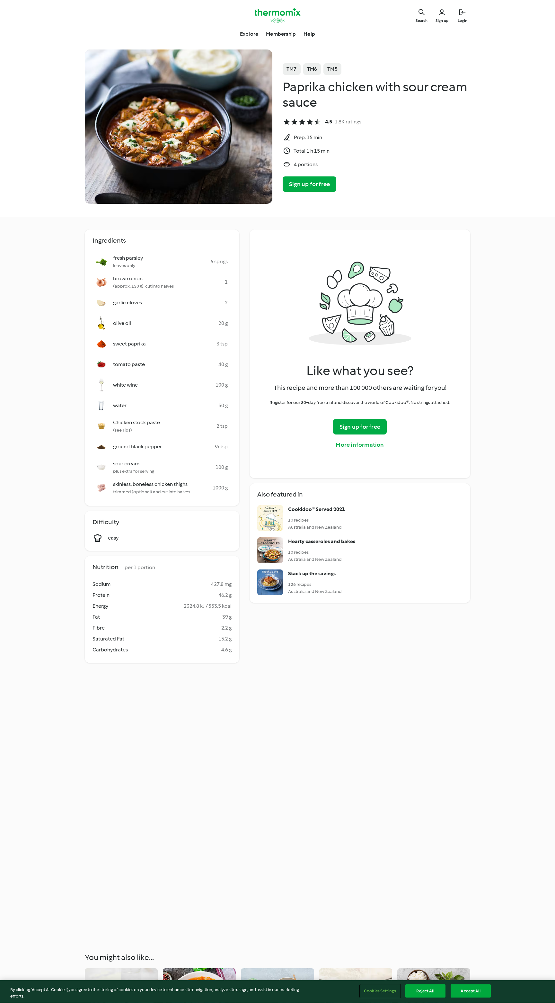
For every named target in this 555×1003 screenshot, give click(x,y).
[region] (277, 991)
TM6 (312, 69)
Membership (281, 34)
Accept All (470, 991)
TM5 (332, 69)
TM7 (291, 69)
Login (462, 20)
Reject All (425, 991)
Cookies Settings (380, 991)
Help (309, 34)
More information (360, 444)
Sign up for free (309, 184)
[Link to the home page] (277, 15)
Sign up (442, 20)
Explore (249, 34)
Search (421, 20)
